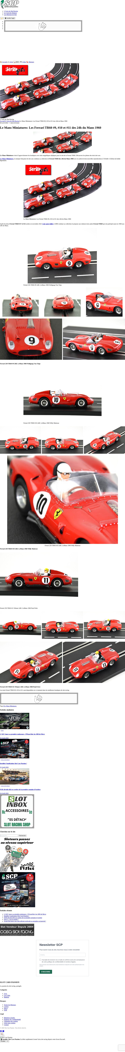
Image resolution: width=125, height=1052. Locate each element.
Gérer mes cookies (9, 1023)
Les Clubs (7, 995)
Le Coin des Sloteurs (10, 13)
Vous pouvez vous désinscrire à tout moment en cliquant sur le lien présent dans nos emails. (61, 965)
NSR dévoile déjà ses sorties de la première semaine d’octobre (23, 918)
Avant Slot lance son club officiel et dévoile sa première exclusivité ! (25, 921)
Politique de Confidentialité (12, 1019)
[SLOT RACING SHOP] (43, 31)
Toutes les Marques (10, 1005)
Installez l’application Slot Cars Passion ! (16, 916)
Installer (3, 1041)
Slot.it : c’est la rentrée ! (11, 919)
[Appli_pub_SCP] (17, 907)
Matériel (6, 997)
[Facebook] (1, 1031)
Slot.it (6, 1008)
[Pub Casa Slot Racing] (17, 935)
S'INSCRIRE (45, 972)
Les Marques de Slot (10, 15)
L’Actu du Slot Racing (11, 11)
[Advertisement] (62, 47)
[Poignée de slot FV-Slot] (17, 871)
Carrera (6, 1006)
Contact (6, 1025)
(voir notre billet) (47, 224)
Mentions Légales (9, 1018)
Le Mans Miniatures (6, 159)
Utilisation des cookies (11, 1021)
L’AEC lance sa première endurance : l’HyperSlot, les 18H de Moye (25, 914)
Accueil (2, 121)
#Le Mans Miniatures (10, 706)
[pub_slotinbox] (17, 828)
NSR (5, 1010)
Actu (5, 993)
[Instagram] (3, 1031)
